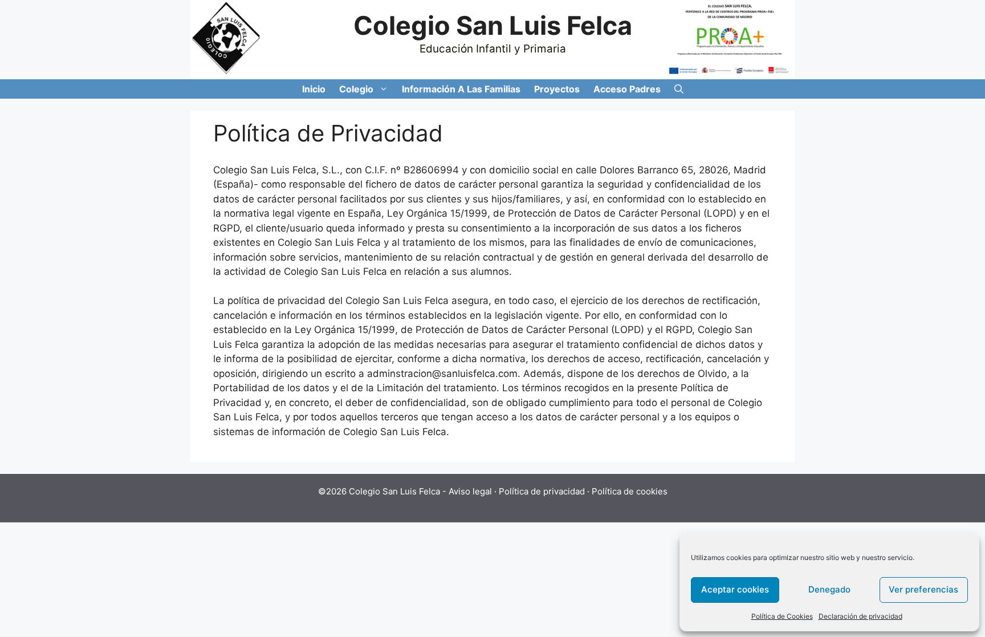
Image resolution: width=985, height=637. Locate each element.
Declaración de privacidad (860, 616)
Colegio (356, 89)
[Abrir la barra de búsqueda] (678, 89)
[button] (384, 89)
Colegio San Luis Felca (492, 25)
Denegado (829, 589)
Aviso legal (470, 491)
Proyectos (557, 89)
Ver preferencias (923, 589)
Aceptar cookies (735, 589)
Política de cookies (629, 491)
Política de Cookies (782, 616)
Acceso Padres (627, 89)
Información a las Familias (461, 89)
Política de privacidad (542, 491)
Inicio (313, 89)
